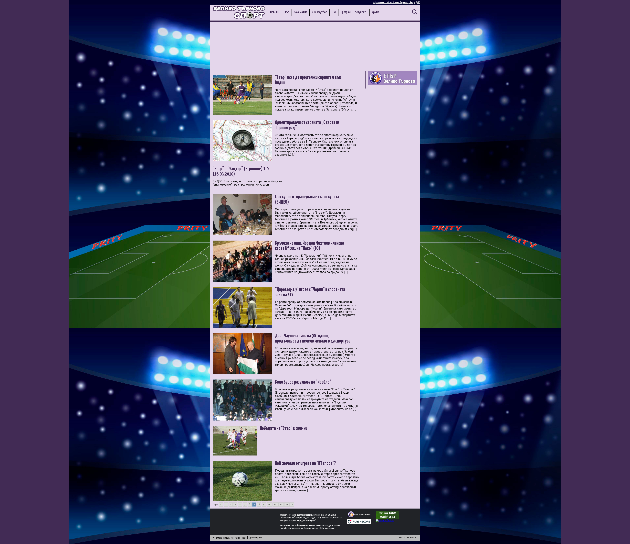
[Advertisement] (315, 46)
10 (269, 504)
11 (275, 504)
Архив (375, 12)
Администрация (255, 537)
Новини (274, 12)
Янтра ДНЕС (415, 2)
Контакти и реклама (408, 537)
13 (287, 504)
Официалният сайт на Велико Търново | (391, 2)
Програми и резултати (354, 12)
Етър (286, 12)
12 (281, 504)
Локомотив (300, 12)
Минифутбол (319, 12)
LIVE (334, 12)
